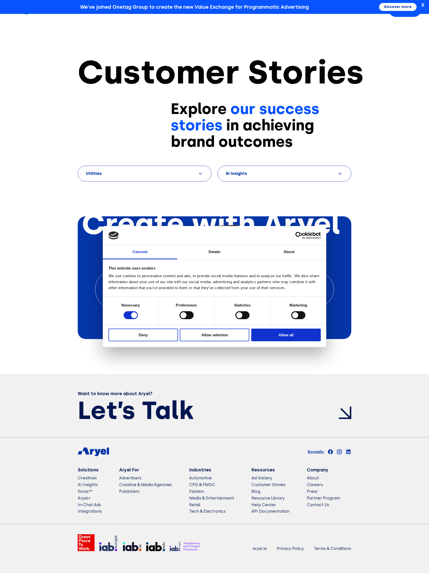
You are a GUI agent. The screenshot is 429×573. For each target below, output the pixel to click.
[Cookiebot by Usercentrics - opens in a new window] (299, 235)
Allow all (286, 335)
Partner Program (323, 498)
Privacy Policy (290, 548)
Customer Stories (268, 484)
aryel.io (259, 548)
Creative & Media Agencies (145, 484)
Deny (143, 335)
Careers (315, 484)
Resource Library (268, 498)
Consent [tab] (140, 252)
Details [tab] (215, 252)
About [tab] (289, 252)
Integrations (90, 511)
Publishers (129, 491)
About (313, 478)
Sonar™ (85, 491)
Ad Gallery (261, 478)
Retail (194, 504)
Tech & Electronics (207, 511)
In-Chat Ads (89, 504)
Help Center (263, 504)
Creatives (87, 478)
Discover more (398, 7)
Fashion (196, 491)
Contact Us (318, 504)
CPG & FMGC (202, 484)
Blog (255, 491)
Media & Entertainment (211, 498)
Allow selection (214, 335)
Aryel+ (84, 498)
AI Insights (88, 484)
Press (312, 491)
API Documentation (270, 511)
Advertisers (130, 478)
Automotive (200, 478)
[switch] (186, 315)
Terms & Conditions (332, 548)
